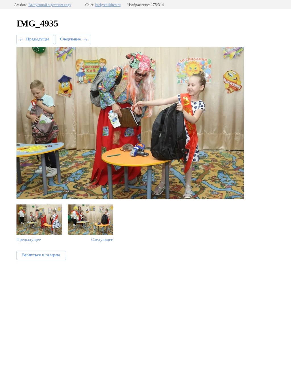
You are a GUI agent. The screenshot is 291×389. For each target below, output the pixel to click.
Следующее (70, 39)
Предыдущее (37, 39)
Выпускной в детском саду (49, 5)
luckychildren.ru (108, 5)
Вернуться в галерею (41, 255)
